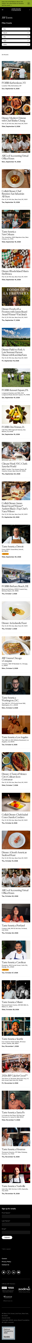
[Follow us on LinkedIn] (13, 1272)
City (4, 36)
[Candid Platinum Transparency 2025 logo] (8, 1339)
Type (4, 40)
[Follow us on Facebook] (8, 1272)
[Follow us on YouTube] (18, 1272)
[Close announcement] (28, 3)
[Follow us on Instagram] (3, 1272)
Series (5, 44)
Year (4, 29)
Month (5, 33)
